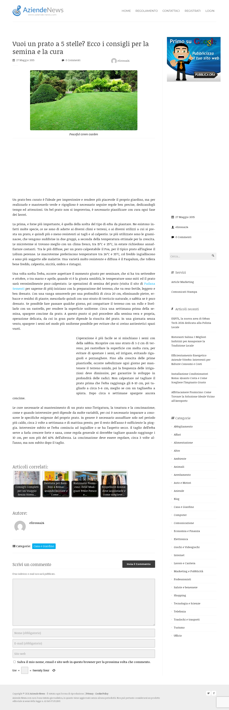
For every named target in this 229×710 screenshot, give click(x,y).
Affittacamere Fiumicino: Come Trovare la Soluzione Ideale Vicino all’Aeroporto (193, 396)
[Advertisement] (84, 168)
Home (126, 11)
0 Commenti (73, 60)
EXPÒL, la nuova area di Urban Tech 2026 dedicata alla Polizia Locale (191, 323)
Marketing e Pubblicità (188, 571)
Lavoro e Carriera (184, 563)
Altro (177, 450)
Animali (179, 466)
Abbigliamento (183, 426)
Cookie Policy (101, 693)
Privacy (89, 693)
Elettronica (181, 539)
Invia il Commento (139, 564)
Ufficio (178, 635)
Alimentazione (183, 442)
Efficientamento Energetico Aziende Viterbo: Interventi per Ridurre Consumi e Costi (190, 359)
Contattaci (171, 11)
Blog (176, 499)
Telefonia (180, 611)
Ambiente (180, 458)
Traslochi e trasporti (187, 619)
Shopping (180, 595)
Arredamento (182, 474)
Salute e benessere (186, 587)
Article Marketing (182, 282)
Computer (180, 515)
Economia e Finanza (187, 531)
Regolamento (146, 11)
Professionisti (182, 579)
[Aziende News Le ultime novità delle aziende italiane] (38, 10)
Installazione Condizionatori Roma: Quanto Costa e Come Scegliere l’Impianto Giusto (189, 378)
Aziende (179, 491)
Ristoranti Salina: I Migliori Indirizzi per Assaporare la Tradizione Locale (188, 341)
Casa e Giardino (44, 546)
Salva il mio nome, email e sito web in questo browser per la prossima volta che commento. (84, 662)
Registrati (193, 11)
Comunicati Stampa (184, 291)
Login (210, 11)
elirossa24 (123, 60)
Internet (179, 555)
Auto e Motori (182, 482)
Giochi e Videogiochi (187, 547)
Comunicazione (184, 523)
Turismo (179, 627)
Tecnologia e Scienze (187, 603)
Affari (177, 434)
